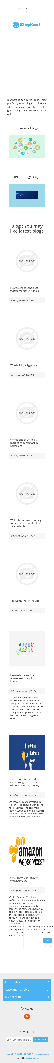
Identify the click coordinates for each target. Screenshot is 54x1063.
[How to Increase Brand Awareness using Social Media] (27, 648)
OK (47, 940)
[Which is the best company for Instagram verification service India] (27, 493)
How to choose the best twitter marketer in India (24, 289)
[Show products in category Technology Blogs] (27, 195)
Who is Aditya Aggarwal (23, 365)
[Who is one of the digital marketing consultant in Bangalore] (27, 413)
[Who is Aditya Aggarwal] (27, 338)
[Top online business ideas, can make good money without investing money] (27, 752)
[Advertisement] (27, 64)
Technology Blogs (27, 177)
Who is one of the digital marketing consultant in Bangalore (24, 442)
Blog (16, 226)
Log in (33, 8)
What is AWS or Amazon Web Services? (24, 879)
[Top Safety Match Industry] (27, 574)
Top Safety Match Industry (25, 600)
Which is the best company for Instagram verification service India (26, 523)
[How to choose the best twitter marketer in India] (27, 261)
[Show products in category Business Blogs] (27, 146)
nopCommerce (32, 1058)
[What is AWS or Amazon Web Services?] (27, 851)
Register (23, 8)
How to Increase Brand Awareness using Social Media (23, 678)
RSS (27, 1016)
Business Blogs (27, 128)
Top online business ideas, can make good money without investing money (25, 782)
